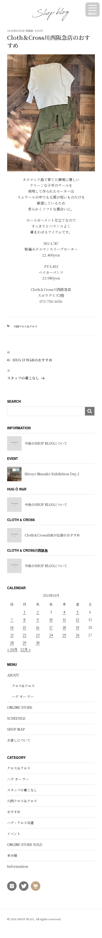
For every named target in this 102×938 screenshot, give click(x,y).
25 (64, 635)
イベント (13, 833)
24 (51, 635)
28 (12, 642)
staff (39, 31)
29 (24, 642)
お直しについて (18, 740)
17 (51, 627)
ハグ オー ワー (23, 696)
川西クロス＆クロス (25, 326)
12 (77, 619)
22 (24, 635)
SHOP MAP (16, 729)
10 (51, 619)
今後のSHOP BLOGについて (46, 443)
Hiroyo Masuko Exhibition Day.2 (52, 473)
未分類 (12, 855)
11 (64, 619)
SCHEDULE (16, 718)
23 (38, 635)
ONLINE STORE (19, 707)
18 (64, 627)
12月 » (25, 649)
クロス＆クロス (18, 768)
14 (12, 627)
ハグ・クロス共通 (20, 822)
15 (24, 627)
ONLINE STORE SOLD (24, 844)
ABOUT (13, 675)
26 (77, 635)
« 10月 (12, 649)
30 (38, 642)
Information (17, 866)
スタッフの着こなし (22, 790)
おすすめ (13, 811)
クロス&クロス (23, 685)
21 (12, 635)
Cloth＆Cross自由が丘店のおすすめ (52, 535)
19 (77, 627)
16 (37, 627)
